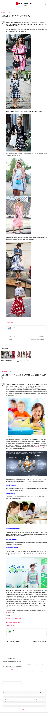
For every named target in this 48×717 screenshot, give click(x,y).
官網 (7, 612)
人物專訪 (2, 371)
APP (9, 625)
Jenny (14, 328)
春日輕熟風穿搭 (34, 676)
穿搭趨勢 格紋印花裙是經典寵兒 (7, 360)
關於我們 (12, 669)
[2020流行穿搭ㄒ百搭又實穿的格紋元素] (24, 354)
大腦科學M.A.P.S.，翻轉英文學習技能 (14, 619)
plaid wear (10, 322)
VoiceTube (9, 388)
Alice (3, 381)
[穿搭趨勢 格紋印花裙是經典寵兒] (8, 355)
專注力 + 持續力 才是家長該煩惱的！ (14, 622)
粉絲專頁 (11, 612)
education (12, 625)
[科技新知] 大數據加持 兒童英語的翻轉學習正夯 (23, 376)
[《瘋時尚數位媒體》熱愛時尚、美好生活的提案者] (24, 4)
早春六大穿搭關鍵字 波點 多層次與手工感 (34, 671)
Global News (3, 12)
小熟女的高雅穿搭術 (33, 669)
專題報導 (5, 371)
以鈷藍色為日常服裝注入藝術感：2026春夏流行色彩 (36, 678)
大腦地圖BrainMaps (39, 447)
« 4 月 (23, 709)
